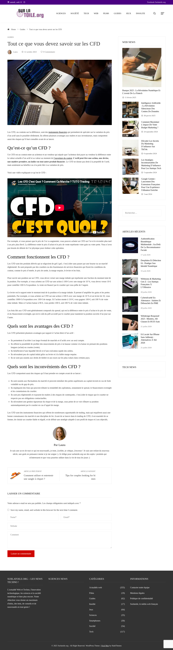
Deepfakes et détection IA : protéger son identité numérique (151, 263)
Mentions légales (137, 593)
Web (96, 13)
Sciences (61, 13)
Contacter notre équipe (139, 587)
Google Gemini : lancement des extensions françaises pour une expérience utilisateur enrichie (150, 184)
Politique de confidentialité (141, 598)
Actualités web (107, 587)
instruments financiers (58, 132)
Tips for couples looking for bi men (80, 475)
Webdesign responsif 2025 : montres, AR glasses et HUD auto (150, 319)
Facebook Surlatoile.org (156, 2)
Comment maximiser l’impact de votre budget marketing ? (150, 125)
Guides (117, 13)
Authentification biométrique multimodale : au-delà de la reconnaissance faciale (150, 244)
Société (75, 13)
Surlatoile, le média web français (144, 604)
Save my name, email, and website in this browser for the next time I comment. (44, 510)
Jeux (128, 13)
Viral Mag (105, 646)
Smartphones (107, 621)
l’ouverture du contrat (63, 158)
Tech (86, 13)
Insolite (140, 13)
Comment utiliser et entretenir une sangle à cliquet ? (38, 475)
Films (106, 13)
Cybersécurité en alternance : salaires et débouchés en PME (151, 300)
